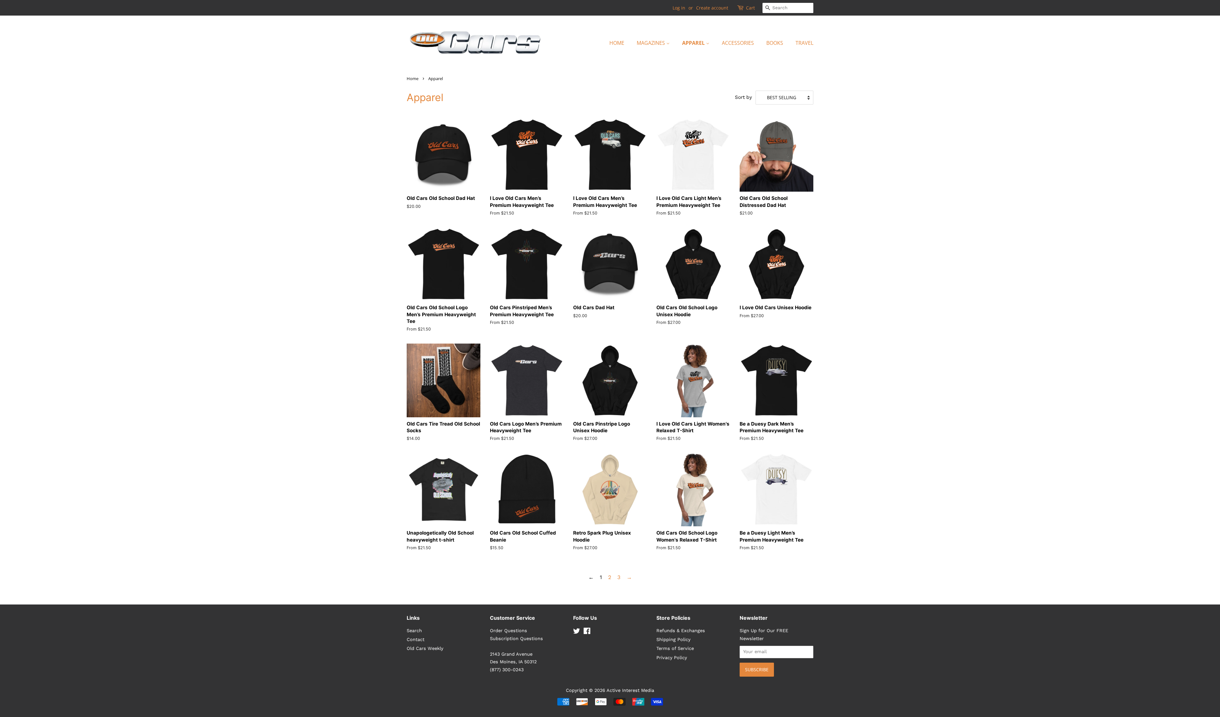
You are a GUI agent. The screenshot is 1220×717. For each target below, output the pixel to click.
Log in (679, 8)
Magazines (651, 42)
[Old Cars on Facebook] (587, 632)
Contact (415, 639)
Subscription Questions (516, 638)
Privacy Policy (671, 657)
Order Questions (508, 630)
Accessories (738, 42)
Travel (804, 42)
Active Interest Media (630, 690)
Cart (750, 8)
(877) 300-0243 (507, 670)
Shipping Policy (673, 639)
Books (774, 42)
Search (414, 630)
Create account (712, 8)
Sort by (743, 97)
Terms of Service (675, 648)
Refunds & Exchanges (680, 630)
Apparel (694, 42)
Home (616, 42)
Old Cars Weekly (425, 648)
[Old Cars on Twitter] (576, 632)
